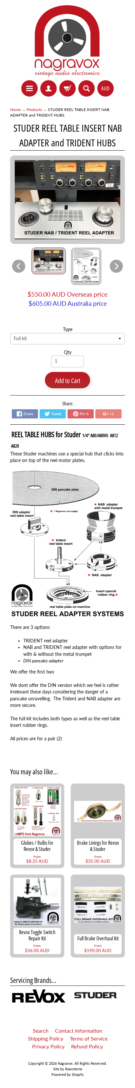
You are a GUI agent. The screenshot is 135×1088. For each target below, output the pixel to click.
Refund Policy (87, 1046)
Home (15, 109)
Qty (67, 352)
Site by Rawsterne (67, 1069)
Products (34, 109)
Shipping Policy (45, 1038)
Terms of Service (88, 1038)
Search (40, 1030)
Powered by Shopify (67, 1074)
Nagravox (65, 1063)
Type (67, 329)
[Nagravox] (67, 41)
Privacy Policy (48, 1046)
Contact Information (78, 1030)
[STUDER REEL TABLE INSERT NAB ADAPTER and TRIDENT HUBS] (48, 261)
